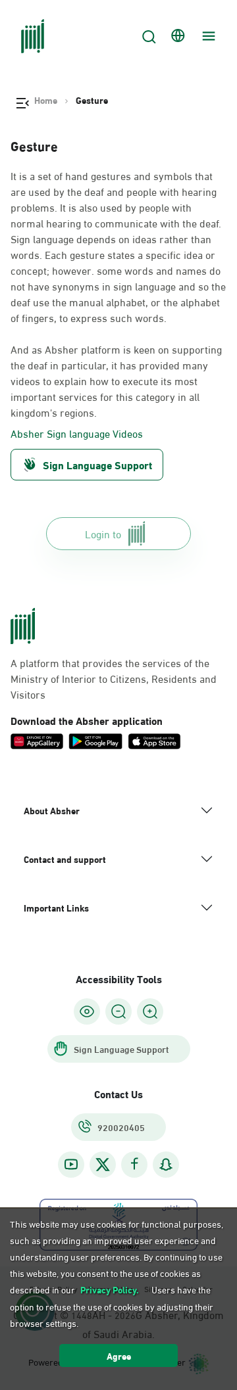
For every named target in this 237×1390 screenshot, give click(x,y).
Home (45, 99)
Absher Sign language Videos (77, 433)
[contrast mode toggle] (87, 1011)
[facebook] (134, 1164)
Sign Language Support (97, 464)
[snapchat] (166, 1164)
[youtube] (71, 1164)
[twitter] (103, 1164)
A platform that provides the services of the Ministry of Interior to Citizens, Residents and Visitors (114, 678)
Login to (103, 533)
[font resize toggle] (118, 1011)
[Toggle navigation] (207, 36)
